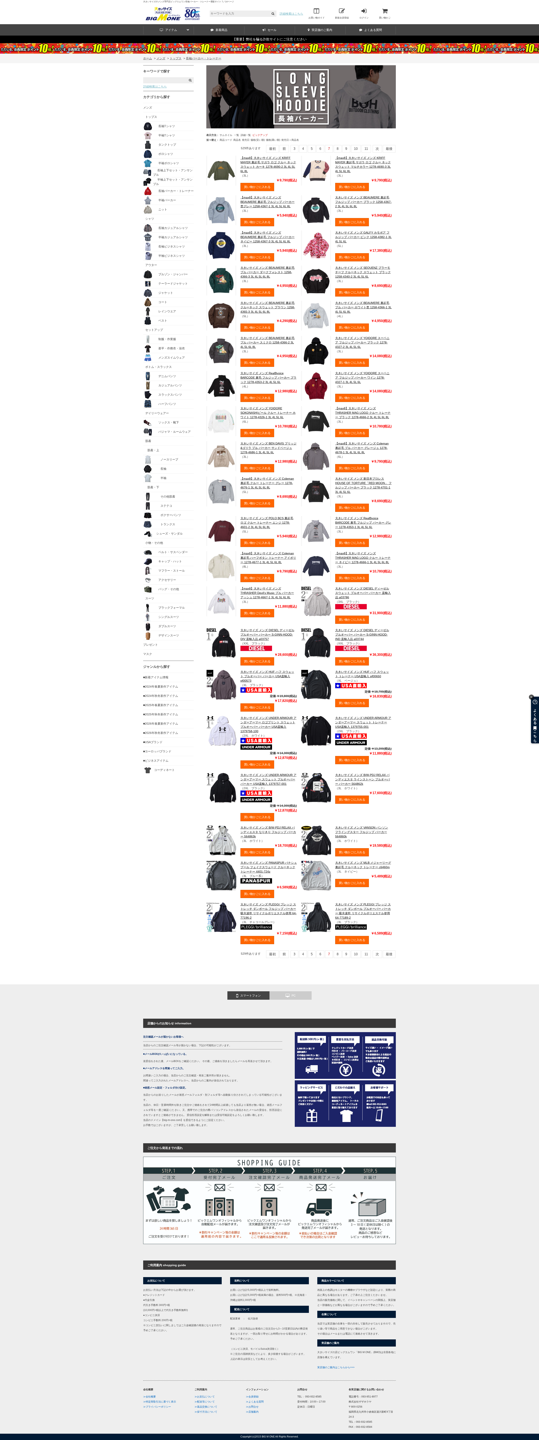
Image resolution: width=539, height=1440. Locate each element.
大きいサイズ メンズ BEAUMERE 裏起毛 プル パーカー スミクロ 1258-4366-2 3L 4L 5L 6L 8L (267, 342)
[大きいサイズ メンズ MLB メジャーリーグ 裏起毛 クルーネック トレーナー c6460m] (316, 875)
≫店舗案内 (252, 1411)
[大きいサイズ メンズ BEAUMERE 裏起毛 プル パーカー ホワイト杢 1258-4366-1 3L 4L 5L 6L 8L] (316, 316)
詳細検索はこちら (291, 13)
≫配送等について (205, 1401)
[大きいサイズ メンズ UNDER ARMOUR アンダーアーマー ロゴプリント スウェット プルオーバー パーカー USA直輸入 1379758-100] (221, 731)
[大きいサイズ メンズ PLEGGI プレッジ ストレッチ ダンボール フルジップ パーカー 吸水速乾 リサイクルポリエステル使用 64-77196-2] (221, 917)
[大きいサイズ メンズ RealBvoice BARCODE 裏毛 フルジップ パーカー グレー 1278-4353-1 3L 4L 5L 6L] (316, 531)
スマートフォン (250, 995)
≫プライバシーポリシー (157, 1406)
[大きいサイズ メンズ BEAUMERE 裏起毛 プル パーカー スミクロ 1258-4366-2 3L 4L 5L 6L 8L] (221, 351)
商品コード (226, 139)
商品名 (237, 139)
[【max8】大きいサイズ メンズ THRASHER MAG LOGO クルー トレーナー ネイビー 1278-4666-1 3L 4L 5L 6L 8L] (316, 566)
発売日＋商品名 (290, 139)
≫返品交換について (206, 1406)
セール (272, 30)
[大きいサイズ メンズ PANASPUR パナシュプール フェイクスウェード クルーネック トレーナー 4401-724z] (221, 875)
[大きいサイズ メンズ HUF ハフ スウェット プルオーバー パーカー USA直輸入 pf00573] (221, 685)
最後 (389, 148)
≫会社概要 (149, 1396)
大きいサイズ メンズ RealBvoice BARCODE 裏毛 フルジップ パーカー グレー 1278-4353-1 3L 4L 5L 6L (363, 522)
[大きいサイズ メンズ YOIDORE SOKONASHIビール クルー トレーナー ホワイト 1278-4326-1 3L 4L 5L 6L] (221, 421)
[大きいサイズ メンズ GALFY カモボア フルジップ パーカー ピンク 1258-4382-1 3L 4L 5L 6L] (316, 245)
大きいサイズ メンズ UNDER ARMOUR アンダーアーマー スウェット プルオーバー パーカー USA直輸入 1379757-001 (268, 779)
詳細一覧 (246, 135)
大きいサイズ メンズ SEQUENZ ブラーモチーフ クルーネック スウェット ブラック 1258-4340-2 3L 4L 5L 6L (363, 272)
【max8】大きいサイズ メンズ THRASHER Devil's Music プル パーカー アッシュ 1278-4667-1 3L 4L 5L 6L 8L (267, 593)
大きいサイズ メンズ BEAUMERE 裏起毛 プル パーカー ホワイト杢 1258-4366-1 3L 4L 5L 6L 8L (363, 307)
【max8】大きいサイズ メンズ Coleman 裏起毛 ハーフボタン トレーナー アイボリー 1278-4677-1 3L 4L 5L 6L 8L (268, 558)
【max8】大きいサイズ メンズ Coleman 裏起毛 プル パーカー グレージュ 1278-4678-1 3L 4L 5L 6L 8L (362, 448)
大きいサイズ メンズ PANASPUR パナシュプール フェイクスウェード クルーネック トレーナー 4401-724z (268, 867)
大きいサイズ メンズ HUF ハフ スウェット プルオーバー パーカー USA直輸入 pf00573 (267, 676)
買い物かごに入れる (257, 187)
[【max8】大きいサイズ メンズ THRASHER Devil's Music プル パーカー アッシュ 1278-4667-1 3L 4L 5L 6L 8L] (221, 601)
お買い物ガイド (316, 17)
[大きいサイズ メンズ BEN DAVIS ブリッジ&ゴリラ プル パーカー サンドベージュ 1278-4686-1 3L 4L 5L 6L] (221, 456)
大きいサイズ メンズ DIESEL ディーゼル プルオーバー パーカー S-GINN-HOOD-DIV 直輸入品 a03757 (267, 634)
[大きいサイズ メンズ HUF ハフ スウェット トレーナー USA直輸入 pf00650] (316, 685)
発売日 (245, 139)
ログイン (364, 17)
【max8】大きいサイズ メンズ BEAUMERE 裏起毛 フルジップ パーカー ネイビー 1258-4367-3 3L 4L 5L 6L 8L (267, 237)
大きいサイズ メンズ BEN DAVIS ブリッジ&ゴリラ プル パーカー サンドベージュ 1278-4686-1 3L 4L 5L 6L (268, 448)
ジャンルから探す (156, 666)
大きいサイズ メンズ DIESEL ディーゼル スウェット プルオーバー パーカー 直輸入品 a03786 (363, 593)
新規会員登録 (342, 17)
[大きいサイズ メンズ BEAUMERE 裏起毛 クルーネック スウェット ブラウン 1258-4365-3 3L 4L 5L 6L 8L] (221, 316)
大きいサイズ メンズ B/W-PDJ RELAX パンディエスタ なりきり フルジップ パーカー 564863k (268, 832)
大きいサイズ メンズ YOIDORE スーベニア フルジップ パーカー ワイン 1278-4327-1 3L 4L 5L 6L (362, 377)
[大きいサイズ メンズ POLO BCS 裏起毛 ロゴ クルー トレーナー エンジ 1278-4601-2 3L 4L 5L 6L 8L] (221, 531)
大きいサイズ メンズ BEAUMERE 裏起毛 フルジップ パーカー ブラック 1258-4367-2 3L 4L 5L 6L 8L (363, 202)
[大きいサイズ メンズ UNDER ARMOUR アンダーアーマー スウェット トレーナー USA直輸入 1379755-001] (316, 731)
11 (366, 148)
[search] (273, 14)
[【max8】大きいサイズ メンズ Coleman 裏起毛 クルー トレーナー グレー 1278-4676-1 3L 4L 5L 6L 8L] (221, 491)
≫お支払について (205, 1396)
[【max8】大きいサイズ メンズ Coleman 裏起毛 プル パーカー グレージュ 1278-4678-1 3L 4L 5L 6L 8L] (316, 456)
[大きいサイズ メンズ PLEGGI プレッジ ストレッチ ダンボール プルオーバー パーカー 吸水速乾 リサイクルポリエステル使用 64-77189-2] (316, 917)
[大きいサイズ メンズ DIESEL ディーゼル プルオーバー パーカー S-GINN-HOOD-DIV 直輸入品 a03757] (221, 643)
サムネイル (226, 135)
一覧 (236, 135)
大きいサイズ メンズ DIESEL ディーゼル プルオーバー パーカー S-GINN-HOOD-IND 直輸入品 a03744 (362, 634)
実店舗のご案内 (322, 30)
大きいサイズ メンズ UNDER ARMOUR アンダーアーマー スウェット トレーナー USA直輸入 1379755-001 (363, 722)
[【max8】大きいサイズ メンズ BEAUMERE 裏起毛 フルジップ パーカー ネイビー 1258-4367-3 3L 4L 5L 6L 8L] (221, 245)
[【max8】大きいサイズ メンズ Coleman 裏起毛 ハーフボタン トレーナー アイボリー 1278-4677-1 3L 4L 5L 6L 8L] (221, 566)
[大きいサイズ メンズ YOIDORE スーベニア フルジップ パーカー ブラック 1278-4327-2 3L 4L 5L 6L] (316, 351)
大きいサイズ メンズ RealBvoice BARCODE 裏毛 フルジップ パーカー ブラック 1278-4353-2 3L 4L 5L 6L (268, 377)
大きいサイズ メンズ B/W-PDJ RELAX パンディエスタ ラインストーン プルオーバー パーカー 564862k (362, 779)
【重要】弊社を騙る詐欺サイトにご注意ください (269, 39)
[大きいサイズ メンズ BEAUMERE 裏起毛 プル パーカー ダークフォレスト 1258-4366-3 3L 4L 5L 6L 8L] (221, 280)
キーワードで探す (156, 71)
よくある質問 (373, 30)
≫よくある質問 (255, 1401)
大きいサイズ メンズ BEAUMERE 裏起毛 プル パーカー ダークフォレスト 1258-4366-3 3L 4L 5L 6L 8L (267, 272)
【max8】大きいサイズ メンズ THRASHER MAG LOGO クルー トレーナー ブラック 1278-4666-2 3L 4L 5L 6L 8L (363, 413)
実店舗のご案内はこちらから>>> (336, 1367)
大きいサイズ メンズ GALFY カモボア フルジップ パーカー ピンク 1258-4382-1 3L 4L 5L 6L (363, 237)
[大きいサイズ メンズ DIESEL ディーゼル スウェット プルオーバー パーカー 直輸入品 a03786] (316, 601)
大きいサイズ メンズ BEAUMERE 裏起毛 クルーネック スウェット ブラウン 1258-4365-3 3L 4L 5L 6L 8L (267, 307)
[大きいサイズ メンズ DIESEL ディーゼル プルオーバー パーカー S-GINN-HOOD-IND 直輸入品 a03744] (316, 643)
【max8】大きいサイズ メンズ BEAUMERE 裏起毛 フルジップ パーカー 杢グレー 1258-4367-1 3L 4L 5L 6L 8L (267, 202)
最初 (272, 148)
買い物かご (385, 17)
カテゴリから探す (156, 97)
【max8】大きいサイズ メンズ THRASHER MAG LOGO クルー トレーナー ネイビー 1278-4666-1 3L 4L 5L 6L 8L (363, 558)
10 (356, 148)
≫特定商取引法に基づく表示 (159, 1401)
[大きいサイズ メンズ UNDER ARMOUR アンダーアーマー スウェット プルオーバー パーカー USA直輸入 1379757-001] (221, 788)
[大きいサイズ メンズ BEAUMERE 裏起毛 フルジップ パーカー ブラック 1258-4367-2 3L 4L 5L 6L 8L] (316, 210)
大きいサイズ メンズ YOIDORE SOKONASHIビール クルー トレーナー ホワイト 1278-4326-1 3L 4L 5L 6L (268, 413)
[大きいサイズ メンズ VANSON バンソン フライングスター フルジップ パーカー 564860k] (316, 840)
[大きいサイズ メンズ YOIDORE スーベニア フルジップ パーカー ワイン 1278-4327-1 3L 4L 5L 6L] (316, 386)
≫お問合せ (252, 1406)
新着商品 (221, 30)
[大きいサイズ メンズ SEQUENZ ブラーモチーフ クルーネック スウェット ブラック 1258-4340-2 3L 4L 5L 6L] (316, 280)
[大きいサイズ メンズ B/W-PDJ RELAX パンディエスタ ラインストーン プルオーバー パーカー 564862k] (316, 788)
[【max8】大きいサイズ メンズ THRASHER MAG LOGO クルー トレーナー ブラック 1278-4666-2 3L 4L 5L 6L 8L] (316, 421)
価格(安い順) (258, 139)
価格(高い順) (273, 139)
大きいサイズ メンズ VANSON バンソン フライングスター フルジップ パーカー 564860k (361, 832)
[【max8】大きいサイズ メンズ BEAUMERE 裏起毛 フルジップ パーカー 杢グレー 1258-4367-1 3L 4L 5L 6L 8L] (221, 210)
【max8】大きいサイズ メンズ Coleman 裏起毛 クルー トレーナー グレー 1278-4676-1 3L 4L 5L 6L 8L (267, 483)
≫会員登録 (252, 1396)
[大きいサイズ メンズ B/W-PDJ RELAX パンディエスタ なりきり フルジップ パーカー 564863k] (221, 840)
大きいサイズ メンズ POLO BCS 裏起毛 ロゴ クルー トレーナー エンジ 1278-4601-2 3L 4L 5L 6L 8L (266, 522)
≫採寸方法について (206, 1411)
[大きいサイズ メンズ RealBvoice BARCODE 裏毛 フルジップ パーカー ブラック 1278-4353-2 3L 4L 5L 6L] (221, 386)
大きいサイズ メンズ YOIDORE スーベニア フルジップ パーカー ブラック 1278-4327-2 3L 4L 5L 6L (362, 342)
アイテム (171, 30)
